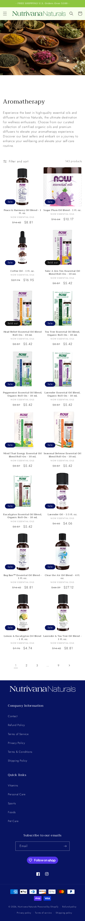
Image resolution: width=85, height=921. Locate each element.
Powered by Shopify (48, 906)
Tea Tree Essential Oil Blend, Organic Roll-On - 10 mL (62, 333)
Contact (12, 716)
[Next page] (69, 665)
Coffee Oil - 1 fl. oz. (22, 271)
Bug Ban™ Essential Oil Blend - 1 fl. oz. (23, 577)
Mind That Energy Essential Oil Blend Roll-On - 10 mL (22, 455)
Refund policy (69, 906)
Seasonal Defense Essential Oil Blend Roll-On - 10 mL (62, 455)
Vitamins (13, 785)
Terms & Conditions (20, 752)
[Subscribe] (65, 846)
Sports (12, 803)
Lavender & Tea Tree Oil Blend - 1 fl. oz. (62, 638)
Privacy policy (24, 912)
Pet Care (13, 821)
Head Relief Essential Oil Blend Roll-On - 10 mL (23, 333)
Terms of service (43, 912)
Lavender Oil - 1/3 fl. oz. (62, 514)
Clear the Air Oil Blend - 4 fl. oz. (62, 577)
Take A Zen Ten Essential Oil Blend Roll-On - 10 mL (62, 273)
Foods (12, 812)
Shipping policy (64, 912)
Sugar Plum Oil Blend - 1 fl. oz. (62, 210)
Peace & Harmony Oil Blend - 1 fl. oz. (22, 212)
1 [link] (16, 665)
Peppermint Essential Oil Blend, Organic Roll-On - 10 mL (22, 394)
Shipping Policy (17, 761)
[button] (5, 13)
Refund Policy (16, 725)
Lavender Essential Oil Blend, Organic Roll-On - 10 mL (62, 394)
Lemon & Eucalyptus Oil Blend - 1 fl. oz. (22, 638)
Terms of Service (18, 734)
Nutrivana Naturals (27, 906)
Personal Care (17, 794)
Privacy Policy (16, 743)
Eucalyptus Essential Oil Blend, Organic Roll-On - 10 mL (22, 516)
